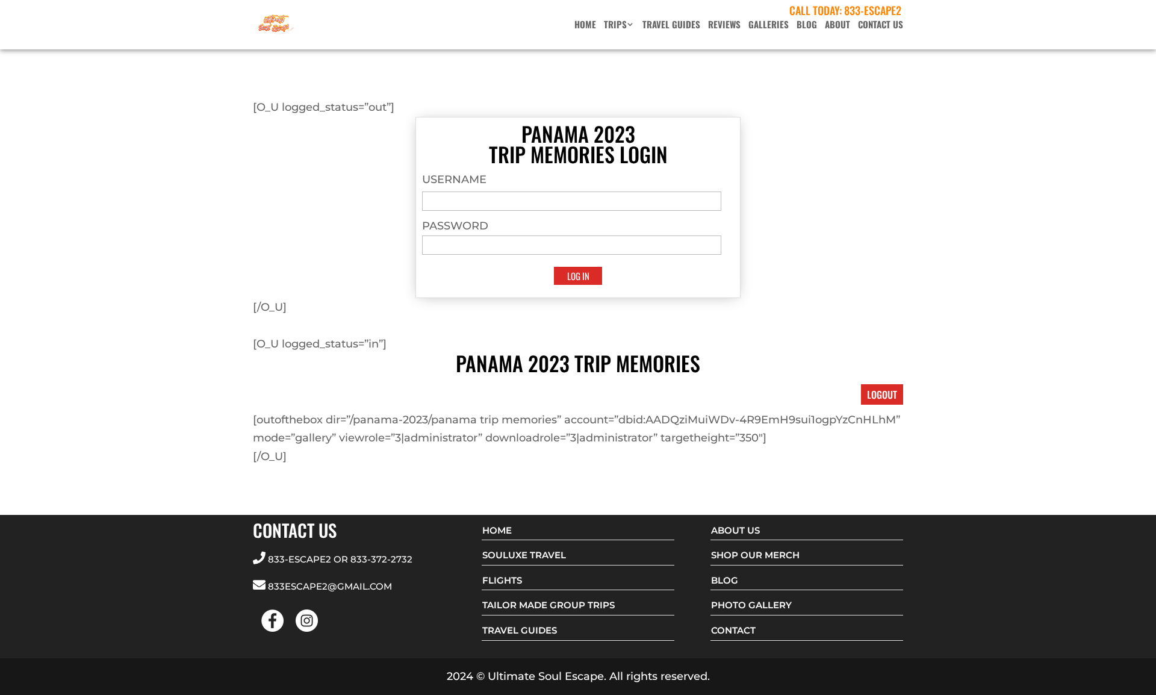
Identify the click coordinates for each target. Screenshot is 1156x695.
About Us (735, 530)
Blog (807, 25)
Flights (502, 580)
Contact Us (880, 25)
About (837, 25)
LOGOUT (882, 394)
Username (454, 179)
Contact (733, 630)
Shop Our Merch (755, 555)
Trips (615, 25)
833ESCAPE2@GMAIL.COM (330, 586)
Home (585, 25)
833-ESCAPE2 (872, 10)
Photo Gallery (751, 605)
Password (455, 225)
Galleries (768, 25)
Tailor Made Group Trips (548, 605)
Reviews (724, 25)
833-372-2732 (381, 559)
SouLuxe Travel (524, 555)
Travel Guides (671, 25)
